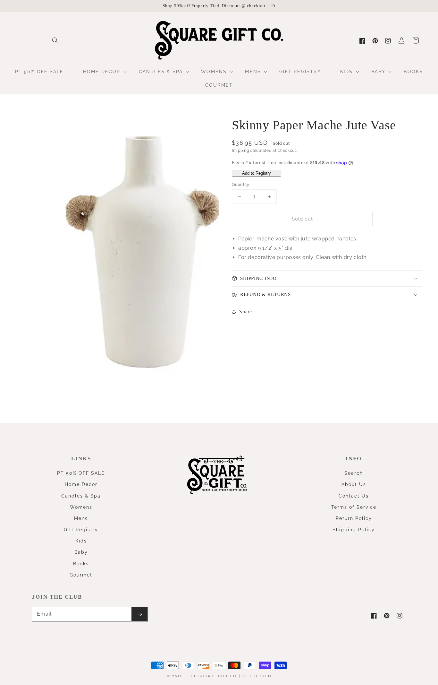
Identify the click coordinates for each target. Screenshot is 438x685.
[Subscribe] (139, 614)
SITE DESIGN (256, 676)
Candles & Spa (81, 496)
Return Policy (354, 518)
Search (353, 473)
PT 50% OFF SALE (81, 473)
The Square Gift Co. (213, 676)
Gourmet (81, 574)
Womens (81, 507)
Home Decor (81, 484)
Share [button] (245, 311)
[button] (55, 40)
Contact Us (354, 496)
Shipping (240, 150)
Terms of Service (353, 507)
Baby (81, 552)
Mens (81, 518)
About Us (353, 484)
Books (81, 563)
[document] (117, 254)
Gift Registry (81, 529)
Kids (81, 540)
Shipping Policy (354, 529)
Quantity (240, 184)
